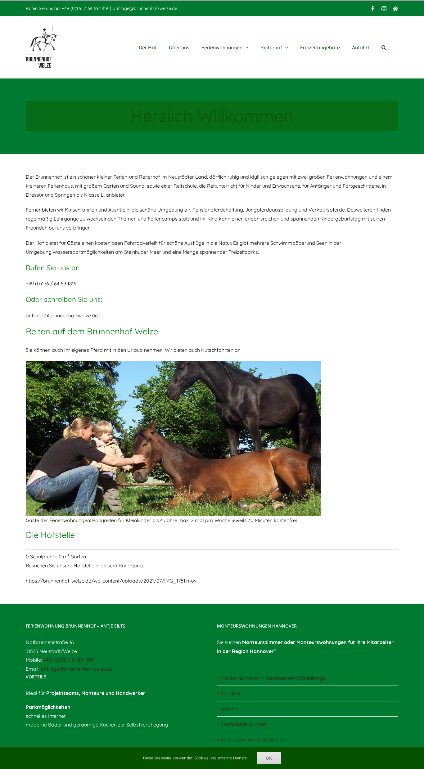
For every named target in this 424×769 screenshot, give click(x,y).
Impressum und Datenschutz (253, 739)
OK (269, 758)
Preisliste (231, 693)
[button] (383, 47)
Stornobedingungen (243, 724)
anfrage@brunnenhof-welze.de (145, 8)
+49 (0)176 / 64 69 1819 (68, 660)
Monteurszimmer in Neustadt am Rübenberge (273, 678)
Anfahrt (229, 709)
